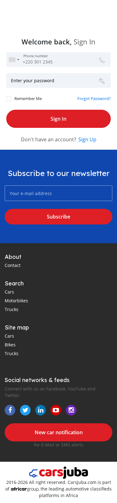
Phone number (35, 56)
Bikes (10, 345)
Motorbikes (16, 301)
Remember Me (28, 98)
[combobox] (14, 60)
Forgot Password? (94, 98)
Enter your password (32, 80)
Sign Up (87, 139)
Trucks (11, 309)
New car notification (59, 432)
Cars (9, 292)
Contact (13, 265)
